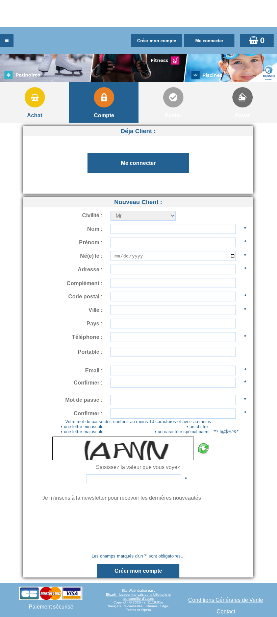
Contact (226, 611)
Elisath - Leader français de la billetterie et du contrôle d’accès (138, 596)
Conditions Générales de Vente (225, 600)
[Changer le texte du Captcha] (203, 448)
